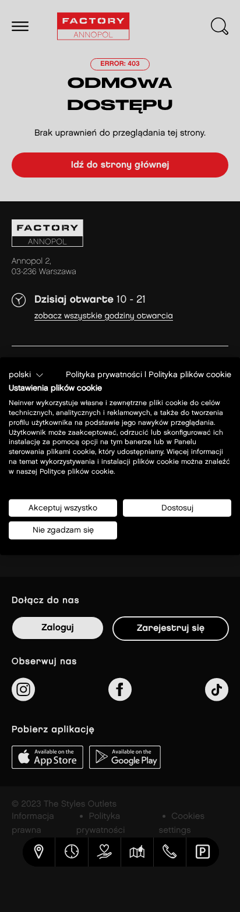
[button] (26, 375)
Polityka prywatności (104, 374)
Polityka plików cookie (190, 374)
